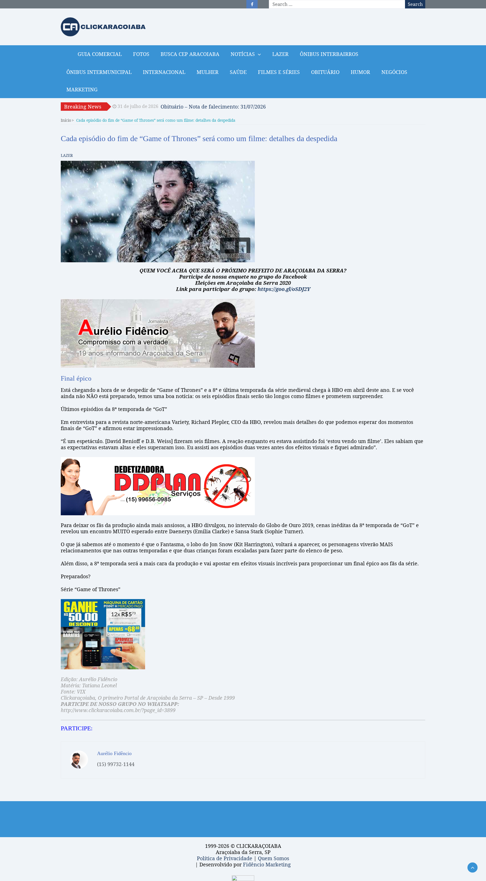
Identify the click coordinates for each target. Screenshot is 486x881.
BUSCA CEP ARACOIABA (190, 54)
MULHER (208, 72)
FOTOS (141, 54)
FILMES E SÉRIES (279, 72)
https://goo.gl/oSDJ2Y (284, 289)
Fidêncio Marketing (267, 864)
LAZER (280, 54)
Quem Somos (273, 858)
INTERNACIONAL (164, 72)
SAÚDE (238, 72)
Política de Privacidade (224, 858)
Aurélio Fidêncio (114, 753)
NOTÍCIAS (243, 54)
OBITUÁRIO (325, 72)
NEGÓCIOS (394, 72)
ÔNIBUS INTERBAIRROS (329, 54)
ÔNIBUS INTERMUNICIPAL (99, 72)
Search (415, 4)
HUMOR (360, 72)
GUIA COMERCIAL (100, 54)
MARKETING (82, 89)
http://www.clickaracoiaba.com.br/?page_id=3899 (118, 710)
